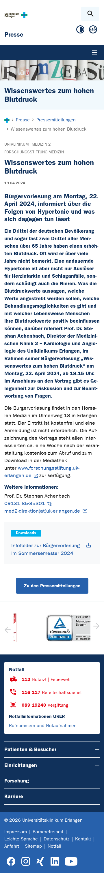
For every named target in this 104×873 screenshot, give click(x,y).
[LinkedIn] (54, 862)
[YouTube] (71, 862)
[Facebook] (11, 862)
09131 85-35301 (24, 504)
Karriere (13, 796)
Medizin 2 (41, 144)
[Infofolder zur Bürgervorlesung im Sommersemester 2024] (89, 545)
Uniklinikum (16, 144)
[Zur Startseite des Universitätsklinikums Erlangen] (16, 15)
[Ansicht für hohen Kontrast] (80, 30)
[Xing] (40, 862)
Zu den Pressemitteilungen (52, 585)
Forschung (16, 781)
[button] (96, 628)
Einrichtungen (20, 765)
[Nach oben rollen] (95, 863)
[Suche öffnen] (90, 14)
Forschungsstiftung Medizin (34, 152)
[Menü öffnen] (94, 52)
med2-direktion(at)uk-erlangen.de (42, 511)
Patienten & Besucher (30, 749)
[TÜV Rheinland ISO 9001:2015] (52, 628)
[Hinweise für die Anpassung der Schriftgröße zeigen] (93, 30)
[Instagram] (25, 862)
